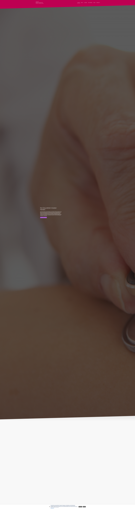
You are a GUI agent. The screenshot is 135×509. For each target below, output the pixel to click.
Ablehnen (84, 506)
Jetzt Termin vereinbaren (43, 217)
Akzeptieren (80, 506)
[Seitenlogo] (40, 4)
